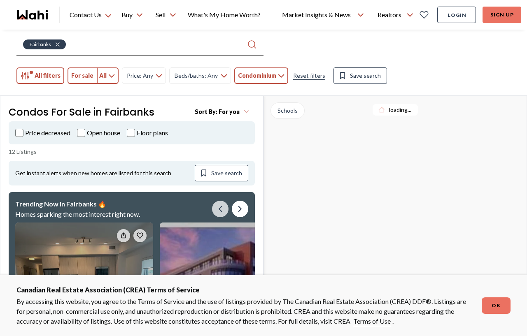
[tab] (40, 75)
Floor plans (152, 133)
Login (457, 15)
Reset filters (309, 75)
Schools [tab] (287, 110)
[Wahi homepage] (32, 15)
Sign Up (502, 15)
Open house (103, 133)
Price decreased (47, 133)
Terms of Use (372, 321)
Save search (365, 75)
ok (496, 305)
